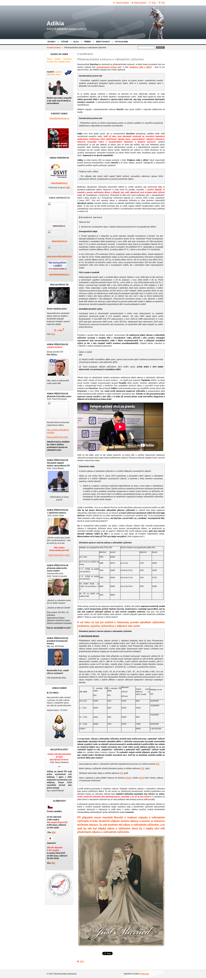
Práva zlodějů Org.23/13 (57, 437)
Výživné (64, 42)
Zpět (82, 961)
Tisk (163, 2)
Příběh (87, 42)
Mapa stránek (140, 2)
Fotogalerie (121, 42)
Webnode (144, 974)
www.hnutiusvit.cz (59, 183)
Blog (76, 42)
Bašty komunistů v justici (59, 555)
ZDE (157, 764)
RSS (154, 2)
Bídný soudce (103, 42)
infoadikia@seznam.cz (59, 118)
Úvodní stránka (54, 47)
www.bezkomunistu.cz (59, 274)
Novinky (51, 42)
